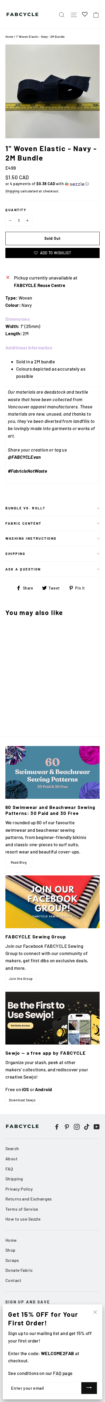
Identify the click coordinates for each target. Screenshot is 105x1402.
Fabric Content (23, 523)
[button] (52, 184)
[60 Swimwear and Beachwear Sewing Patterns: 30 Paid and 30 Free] (52, 772)
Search (12, 1148)
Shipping (12, 191)
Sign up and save (27, 1302)
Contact (13, 1280)
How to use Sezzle (22, 1218)
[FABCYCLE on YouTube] (97, 1126)
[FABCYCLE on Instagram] (77, 1126)
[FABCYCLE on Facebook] (57, 1126)
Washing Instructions (31, 538)
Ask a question (23, 569)
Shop (10, 1249)
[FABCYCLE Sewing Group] (52, 901)
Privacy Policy (19, 1188)
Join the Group (21, 978)
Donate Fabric (19, 1270)
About (11, 1158)
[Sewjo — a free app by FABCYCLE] (52, 1018)
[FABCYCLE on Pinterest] (67, 1126)
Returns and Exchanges (28, 1198)
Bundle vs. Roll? (25, 508)
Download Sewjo (22, 1100)
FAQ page (62, 1373)
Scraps (12, 1260)
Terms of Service (21, 1208)
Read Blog (19, 862)
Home (9, 36)
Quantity (15, 210)
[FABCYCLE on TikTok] (87, 1126)
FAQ (9, 1168)
